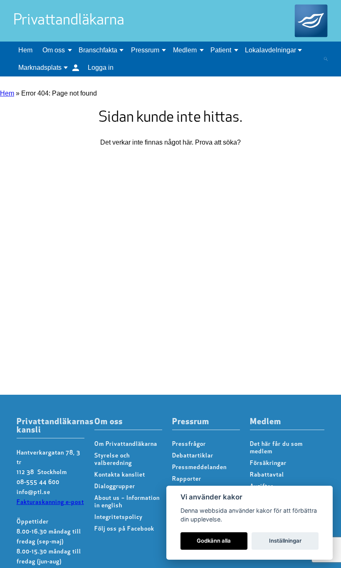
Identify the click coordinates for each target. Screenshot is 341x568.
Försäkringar (268, 463)
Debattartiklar (192, 456)
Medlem (185, 50)
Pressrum (145, 50)
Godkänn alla (214, 540)
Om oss (53, 50)
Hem (25, 50)
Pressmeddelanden (199, 468)
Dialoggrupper (114, 487)
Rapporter (186, 479)
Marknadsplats (40, 67)
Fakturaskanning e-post (50, 502)
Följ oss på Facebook (124, 529)
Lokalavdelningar (270, 50)
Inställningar (285, 540)
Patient (220, 50)
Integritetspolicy (118, 517)
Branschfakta (98, 50)
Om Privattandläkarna (125, 444)
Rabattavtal (267, 475)
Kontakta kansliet (119, 475)
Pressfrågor (189, 444)
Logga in (101, 67)
